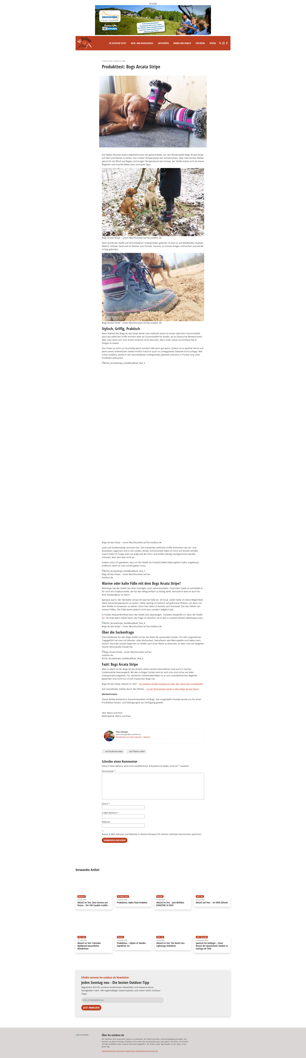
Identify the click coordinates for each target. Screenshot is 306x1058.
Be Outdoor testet (117, 43)
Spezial (213, 43)
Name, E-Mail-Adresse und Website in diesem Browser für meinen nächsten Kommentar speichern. (152, 834)
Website (147, 737)
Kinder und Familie (182, 43)
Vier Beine (200, 43)
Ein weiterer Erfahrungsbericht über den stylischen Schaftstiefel (171, 683)
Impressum (120, 1051)
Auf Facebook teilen (114, 751)
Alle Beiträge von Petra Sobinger (129, 737)
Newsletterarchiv (108, 1051)
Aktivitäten (163, 43)
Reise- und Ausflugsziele (142, 43)
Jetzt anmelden (91, 1007)
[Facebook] (227, 43)
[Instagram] (223, 43)
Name (106, 803)
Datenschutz (131, 1051)
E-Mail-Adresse (110, 812)
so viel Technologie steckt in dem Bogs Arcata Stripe (172, 689)
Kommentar (109, 771)
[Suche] (220, 43)
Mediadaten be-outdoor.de (147, 1051)
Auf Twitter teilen (137, 751)
